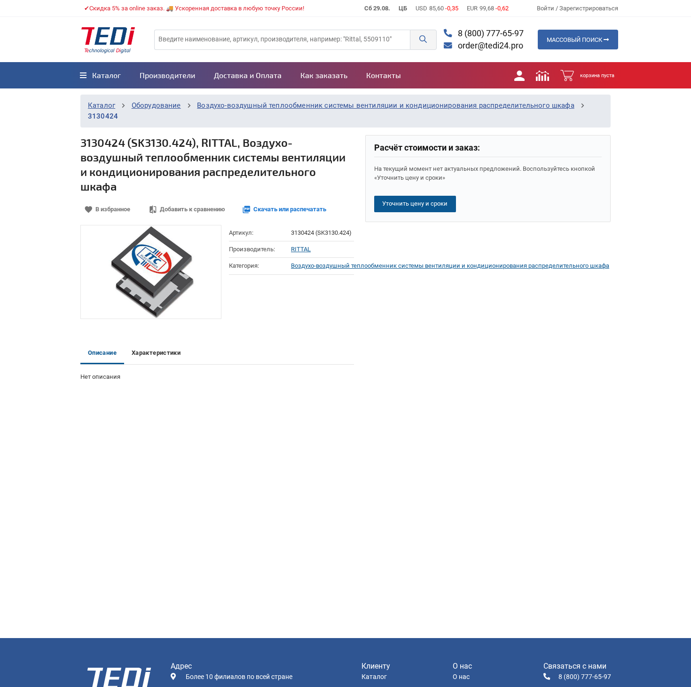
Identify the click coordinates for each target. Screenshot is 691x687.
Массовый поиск (575, 39)
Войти (546, 8)
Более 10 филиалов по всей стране (239, 677)
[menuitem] (100, 75)
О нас (461, 677)
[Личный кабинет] (519, 75)
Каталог (101, 105)
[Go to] (108, 39)
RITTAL (301, 249)
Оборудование (156, 105)
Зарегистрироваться (588, 8)
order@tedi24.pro (489, 45)
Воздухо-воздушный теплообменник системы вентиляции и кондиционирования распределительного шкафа (385, 105)
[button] (423, 40)
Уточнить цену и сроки (415, 203)
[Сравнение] (542, 75)
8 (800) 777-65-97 (490, 33)
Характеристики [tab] (156, 352)
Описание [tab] (102, 352)
